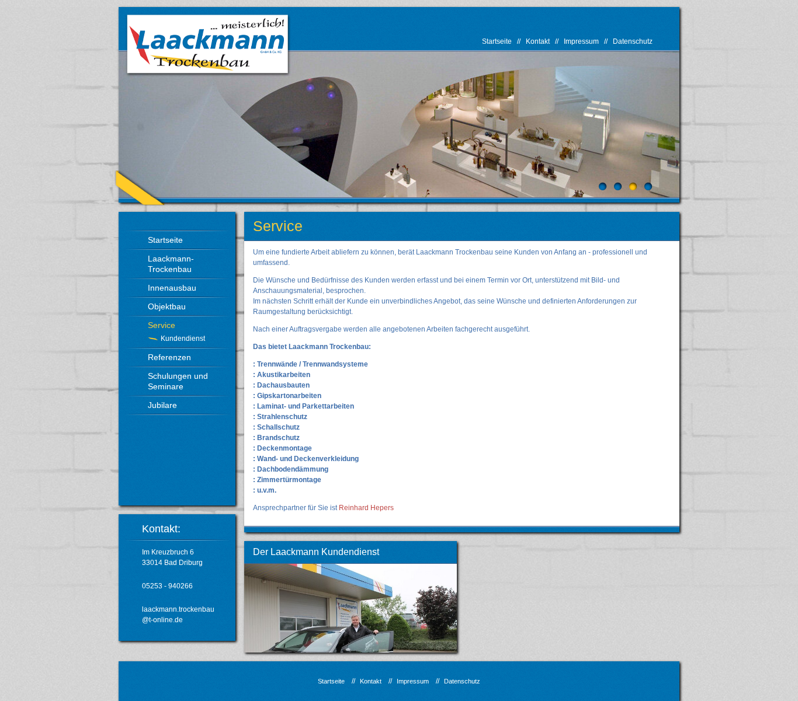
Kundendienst (183, 338)
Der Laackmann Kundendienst (316, 552)
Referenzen (169, 357)
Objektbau (167, 306)
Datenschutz (633, 41)
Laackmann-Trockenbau (171, 264)
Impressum (581, 41)
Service (161, 325)
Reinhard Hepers (366, 508)
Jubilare (162, 405)
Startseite (497, 41)
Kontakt (538, 41)
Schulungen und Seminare (178, 381)
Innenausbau (172, 287)
